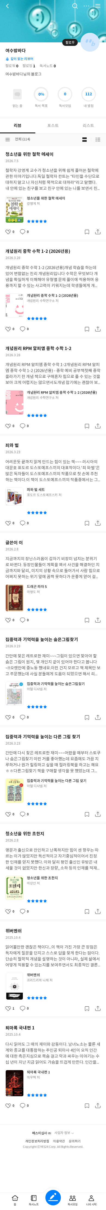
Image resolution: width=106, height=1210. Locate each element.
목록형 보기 (98, 139)
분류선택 (7, 139)
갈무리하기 (87, 232)
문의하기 (75, 1141)
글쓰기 (53, 1197)
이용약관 (59, 1141)
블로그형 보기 (84, 139)
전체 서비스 (98, 6)
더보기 (86, 6)
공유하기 (98, 232)
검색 (75, 6)
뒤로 (8, 6)
